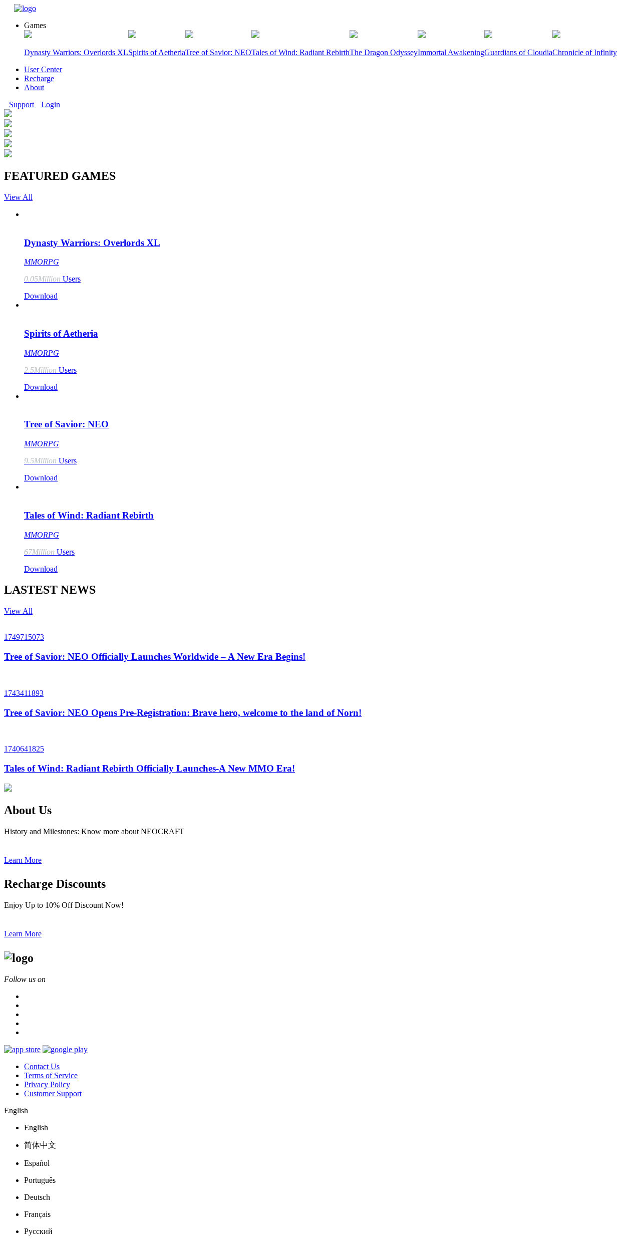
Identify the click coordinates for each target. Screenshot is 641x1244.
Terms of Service (51, 1075)
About (34, 87)
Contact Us (42, 1066)
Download (41, 296)
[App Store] (22, 1049)
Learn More (23, 860)
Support (22, 104)
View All (18, 197)
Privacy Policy (47, 1084)
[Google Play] (65, 1049)
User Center (43, 69)
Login (50, 104)
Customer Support (53, 1093)
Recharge (39, 78)
